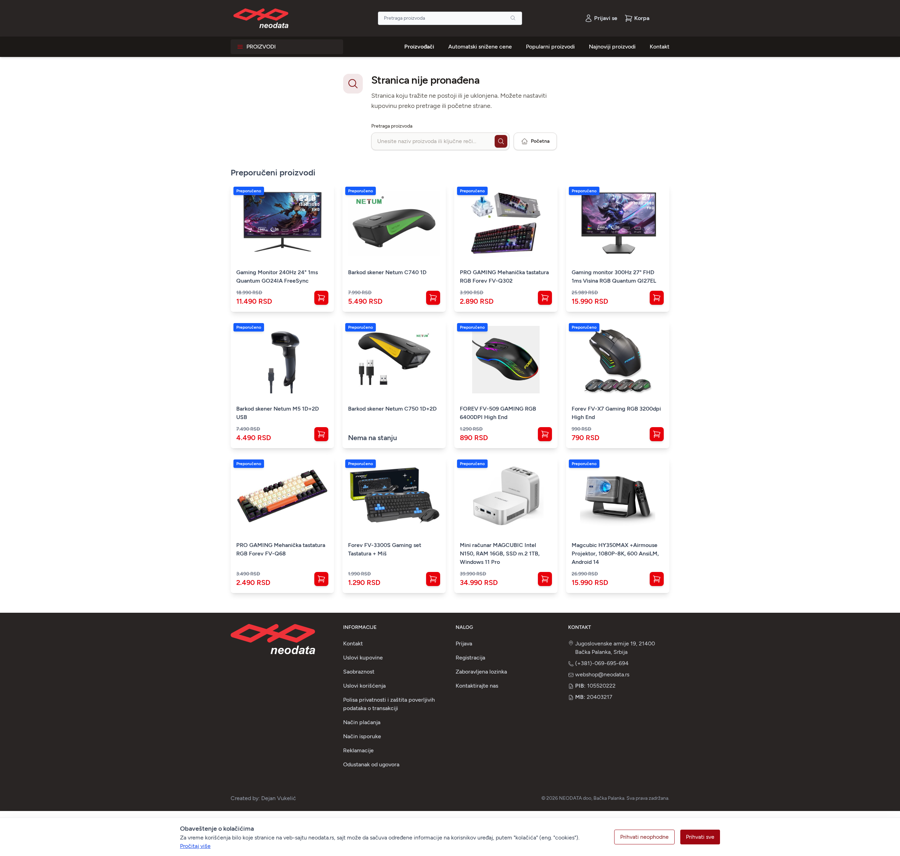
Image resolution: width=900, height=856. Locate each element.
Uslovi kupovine (363, 657)
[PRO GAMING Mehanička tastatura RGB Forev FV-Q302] (506, 223)
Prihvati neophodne (644, 837)
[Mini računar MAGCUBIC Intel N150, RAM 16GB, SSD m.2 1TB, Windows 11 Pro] (506, 496)
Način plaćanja (361, 722)
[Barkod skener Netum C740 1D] (394, 223)
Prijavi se (605, 18)
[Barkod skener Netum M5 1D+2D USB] (282, 359)
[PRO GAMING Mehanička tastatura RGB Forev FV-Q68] (282, 496)
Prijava (464, 643)
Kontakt (659, 46)
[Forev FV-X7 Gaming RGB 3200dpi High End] (617, 359)
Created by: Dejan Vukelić (263, 798)
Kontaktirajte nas (477, 685)
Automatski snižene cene (480, 46)
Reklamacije (358, 750)
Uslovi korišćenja (364, 685)
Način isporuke (362, 736)
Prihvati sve (700, 837)
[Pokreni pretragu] (501, 141)
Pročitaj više (195, 846)
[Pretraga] (513, 18)
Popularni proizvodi (550, 46)
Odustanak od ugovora (371, 764)
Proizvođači (419, 46)
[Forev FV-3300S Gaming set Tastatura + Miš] (394, 496)
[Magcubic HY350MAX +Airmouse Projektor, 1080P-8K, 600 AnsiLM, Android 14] (617, 496)
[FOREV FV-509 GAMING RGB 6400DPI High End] (506, 359)
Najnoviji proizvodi (612, 46)
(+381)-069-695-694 (602, 663)
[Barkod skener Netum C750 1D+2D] (394, 359)
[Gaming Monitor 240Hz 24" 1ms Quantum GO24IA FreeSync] (282, 223)
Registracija (470, 657)
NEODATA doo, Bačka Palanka (591, 798)
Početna (540, 141)
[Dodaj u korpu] (321, 298)
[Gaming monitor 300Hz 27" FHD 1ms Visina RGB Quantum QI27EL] (617, 223)
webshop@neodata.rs (602, 674)
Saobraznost (358, 671)
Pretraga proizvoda (391, 126)
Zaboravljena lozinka (481, 671)
